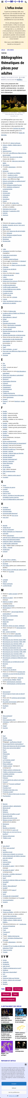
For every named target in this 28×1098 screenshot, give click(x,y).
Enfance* (5, 383)
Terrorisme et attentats (10, 916)
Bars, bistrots (7, 229)
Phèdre (19, 680)
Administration (7, 151)
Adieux (5, 149)
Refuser (14, 1088)
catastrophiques (13, 259)
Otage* (5, 726)
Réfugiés (5, 810)
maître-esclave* (13, 594)
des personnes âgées (16, 157)
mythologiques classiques (14, 682)
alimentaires (12, 167)
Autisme (5, 213)
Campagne (6, 251)
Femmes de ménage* (9, 455)
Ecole (4, 365)
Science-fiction (7, 862)
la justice (11, 571)
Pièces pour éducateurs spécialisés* (13, 375)
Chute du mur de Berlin (9, 269)
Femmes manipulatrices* (10, 459)
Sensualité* (6, 864)
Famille (5, 411)
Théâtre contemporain (8, 999)
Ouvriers (5, 728)
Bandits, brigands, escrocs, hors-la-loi (14, 225)
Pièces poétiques (8, 764)
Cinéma (5, 271)
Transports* (6, 932)
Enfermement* (7, 385)
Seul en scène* (7, 876)
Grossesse (6, 491)
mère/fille (18, 634)
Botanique (6, 239)
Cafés (4, 249)
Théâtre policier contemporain (12, 770)
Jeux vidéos (6, 565)
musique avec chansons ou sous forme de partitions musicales (14, 674)
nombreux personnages (18, 698)
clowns (17, 273)
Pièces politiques (7, 776)
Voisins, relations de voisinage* (12, 980)
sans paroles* (11, 848)
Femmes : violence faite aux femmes (13, 453)
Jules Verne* (6, 966)
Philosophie (6, 754)
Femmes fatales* (8, 457)
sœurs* (14, 890)
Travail (5, 934)
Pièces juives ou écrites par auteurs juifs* (15, 569)
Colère (5, 277)
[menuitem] (4, 50)
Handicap (5, 507)
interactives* (10, 535)
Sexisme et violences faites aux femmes (14, 880)
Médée (5, 624)
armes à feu (15, 203)
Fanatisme (6, 435)
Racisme (5, 804)
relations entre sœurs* (14, 475)
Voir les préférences (14, 1092)
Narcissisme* (6, 692)
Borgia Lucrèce (7, 237)
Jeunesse (5, 563)
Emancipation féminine (9, 381)
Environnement (7, 389)
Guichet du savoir (18, 128)
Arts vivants (10, 50)
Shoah (4, 884)
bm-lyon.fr (17, 44)
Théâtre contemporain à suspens (12, 772)
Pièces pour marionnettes (10, 616)
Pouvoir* (5, 782)
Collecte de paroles (8, 275)
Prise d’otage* (7, 762)
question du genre (9, 487)
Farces (5, 437)
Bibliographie (6, 994)
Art (4, 205)
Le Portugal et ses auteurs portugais (13, 780)
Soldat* (5, 892)
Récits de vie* (6, 808)
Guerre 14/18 (6, 493)
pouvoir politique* (15, 784)
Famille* (5, 419)
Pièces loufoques (8, 584)
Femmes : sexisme (8, 451)
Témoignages (7, 910)
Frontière (5, 477)
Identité (5, 525)
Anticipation (6, 195)
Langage (5, 580)
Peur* (4, 750)
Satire (4, 850)
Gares (4, 485)
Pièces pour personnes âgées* (12, 748)
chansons (15, 263)
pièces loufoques (15, 143)
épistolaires (10, 397)
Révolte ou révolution (9, 828)
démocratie (12, 311)
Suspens (5, 902)
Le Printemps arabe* (9, 760)
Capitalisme (6, 257)
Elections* (6, 379)
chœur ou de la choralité (18, 265)
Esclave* (5, 399)
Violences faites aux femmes (11, 978)
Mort (4, 666)
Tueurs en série (7, 950)
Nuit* (4, 708)
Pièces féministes (8, 463)
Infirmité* (5, 533)
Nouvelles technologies (9, 702)
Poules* (5, 758)
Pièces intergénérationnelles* (11, 539)
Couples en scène (8, 293)
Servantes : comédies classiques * (12, 874)
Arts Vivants (18, 989)
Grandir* (5, 489)
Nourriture (6, 700)
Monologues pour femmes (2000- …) (13, 644)
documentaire (12, 327)
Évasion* (5, 401)
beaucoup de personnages (17, 231)
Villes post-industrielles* (10, 972)
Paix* (4, 736)
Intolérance (6, 549)
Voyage (5, 982)
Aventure (5, 215)
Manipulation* (7, 608)
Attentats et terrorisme (9, 209)
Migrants (5, 638)
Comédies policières (8, 774)
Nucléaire (5, 706)
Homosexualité (7, 511)
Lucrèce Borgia (7, 585)
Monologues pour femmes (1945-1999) (14, 642)
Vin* (4, 974)
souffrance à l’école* (16, 742)
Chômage (5, 267)
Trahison (5, 928)
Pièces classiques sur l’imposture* (12, 531)
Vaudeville (6, 962)
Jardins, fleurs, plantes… (10, 559)
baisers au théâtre (16, 223)
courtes (9, 295)
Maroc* (5, 618)
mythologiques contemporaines (16, 684)
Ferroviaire (6, 465)
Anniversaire (6, 193)
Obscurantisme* (7, 716)
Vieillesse (5, 970)
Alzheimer (6, 171)
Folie (4, 469)
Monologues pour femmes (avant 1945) (14, 640)
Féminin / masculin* (8, 461)
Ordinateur (6, 722)
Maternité (6, 622)
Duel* (4, 347)
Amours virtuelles (8, 183)
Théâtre (9, 989)
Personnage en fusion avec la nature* (14, 694)
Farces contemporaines (9, 441)
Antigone (5, 197)
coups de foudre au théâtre (15, 177)
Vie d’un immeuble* (8, 529)
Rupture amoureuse (9, 836)
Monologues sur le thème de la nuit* (13, 662)
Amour (5, 179)
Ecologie (5, 369)
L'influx (3, 50)
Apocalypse (6, 199)
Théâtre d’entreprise (9, 393)
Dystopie (5, 355)
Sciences (5, 860)
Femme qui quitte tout (9, 449)
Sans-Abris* (6, 846)
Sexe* (4, 878)
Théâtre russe (7, 838)
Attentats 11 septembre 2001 (11, 211)
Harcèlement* (7, 509)
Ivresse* (5, 551)
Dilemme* (6, 321)
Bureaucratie (6, 241)
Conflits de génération (9, 285)
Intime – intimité (7, 547)
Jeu (4, 561)
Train (4, 930)
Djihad (4, 319)
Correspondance (7, 291)
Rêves (4, 826)
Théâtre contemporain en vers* (12, 918)
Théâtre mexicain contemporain (12, 636)
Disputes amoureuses (9, 323)
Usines (5, 960)
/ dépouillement (11, 886)
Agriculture (6, 165)
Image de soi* (7, 527)
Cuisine (5, 299)
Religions (5, 812)
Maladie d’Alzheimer (8, 606)
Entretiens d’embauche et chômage (13, 395)
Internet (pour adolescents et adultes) (14, 537)
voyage (22, 401)
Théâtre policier (7, 766)
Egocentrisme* (7, 377)
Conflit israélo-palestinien (10, 287)
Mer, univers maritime (9, 632)
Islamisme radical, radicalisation (12, 541)
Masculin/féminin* (8, 620)
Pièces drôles (6, 345)
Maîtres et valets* (8, 598)
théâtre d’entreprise (13, 936)
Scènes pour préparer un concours (13, 854)
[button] (25, 1064)
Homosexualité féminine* (10, 513)
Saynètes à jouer (7, 852)
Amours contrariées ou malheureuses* (14, 181)
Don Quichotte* (7, 329)
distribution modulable (14, 325)
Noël (4, 696)
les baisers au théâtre (14, 173)
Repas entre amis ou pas (10, 818)
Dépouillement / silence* (10, 317)
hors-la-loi (15, 515)
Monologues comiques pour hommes (14, 656)
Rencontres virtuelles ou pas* (11, 814)
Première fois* (7, 788)
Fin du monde (7, 467)
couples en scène (13, 175)
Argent (5, 201)
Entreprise (6, 391)
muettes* (9, 668)
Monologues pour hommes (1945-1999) (14, 652)
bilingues (9, 233)
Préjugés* (6, 786)
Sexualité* (6, 882)
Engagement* (7, 387)
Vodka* (5, 976)
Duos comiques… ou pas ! (10, 349)
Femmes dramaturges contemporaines (14, 335)
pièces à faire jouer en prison (16, 794)
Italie (4, 545)
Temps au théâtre (8, 912)
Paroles (5, 738)
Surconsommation (8, 900)
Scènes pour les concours (10, 281)
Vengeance (6, 964)
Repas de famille (7, 816)
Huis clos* (6, 517)
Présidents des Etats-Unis (10, 790)
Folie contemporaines (9, 471)
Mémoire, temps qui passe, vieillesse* (14, 626)
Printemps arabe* (8, 792)
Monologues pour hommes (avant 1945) (14, 650)
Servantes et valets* (9, 866)
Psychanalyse (6, 796)
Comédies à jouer (8, 279)
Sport (4, 894)
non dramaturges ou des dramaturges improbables (13, 339)
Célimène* (23, 261)
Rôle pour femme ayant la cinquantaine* (14, 443)
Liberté (5, 582)
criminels (14, 297)
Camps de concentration (10, 255)
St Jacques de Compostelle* (11, 896)
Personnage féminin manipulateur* (13, 744)
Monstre (5, 664)
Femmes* (5, 445)
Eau (4, 363)
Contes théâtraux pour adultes (12, 289)
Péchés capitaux (7, 740)
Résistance (6, 824)
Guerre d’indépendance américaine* (13, 499)
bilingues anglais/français (14, 185)
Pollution (5, 778)
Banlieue (5, 227)
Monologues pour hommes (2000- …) (13, 654)
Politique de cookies (13, 1096)
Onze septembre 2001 (9, 720)
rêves (4, 403)
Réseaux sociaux (7, 820)
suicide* (22, 898)
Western (5, 984)
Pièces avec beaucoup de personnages (14, 746)
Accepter (14, 1083)
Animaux (5, 191)
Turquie (5, 952)
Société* (5, 888)
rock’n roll (15, 830)
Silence (5, 886)
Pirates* (5, 756)
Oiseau (5, 718)
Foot (4, 473)
